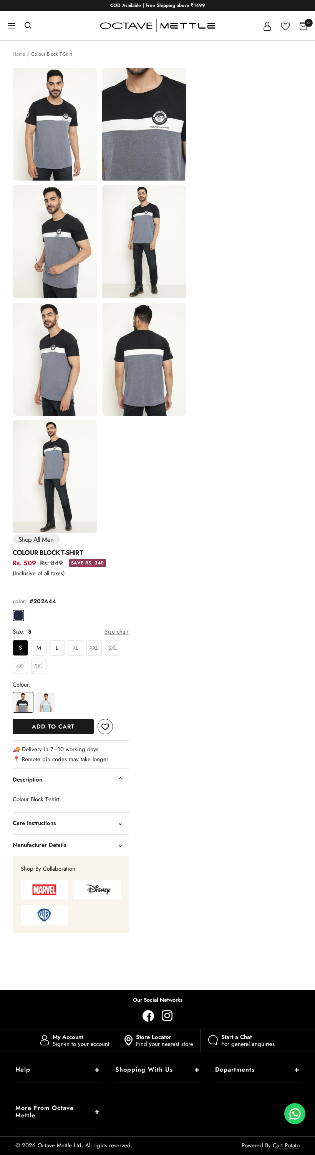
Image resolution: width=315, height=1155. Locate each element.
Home (19, 54)
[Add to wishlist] (105, 726)
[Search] (28, 26)
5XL (38, 666)
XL (75, 648)
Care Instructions (34, 823)
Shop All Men (36, 539)
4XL (20, 666)
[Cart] (303, 26)
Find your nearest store (164, 1040)
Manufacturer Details (39, 845)
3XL (112, 648)
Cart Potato (286, 1145)
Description (27, 779)
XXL (94, 648)
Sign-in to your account (81, 1040)
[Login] (267, 26)
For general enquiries (248, 1040)
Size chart (116, 631)
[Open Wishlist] (285, 25)
